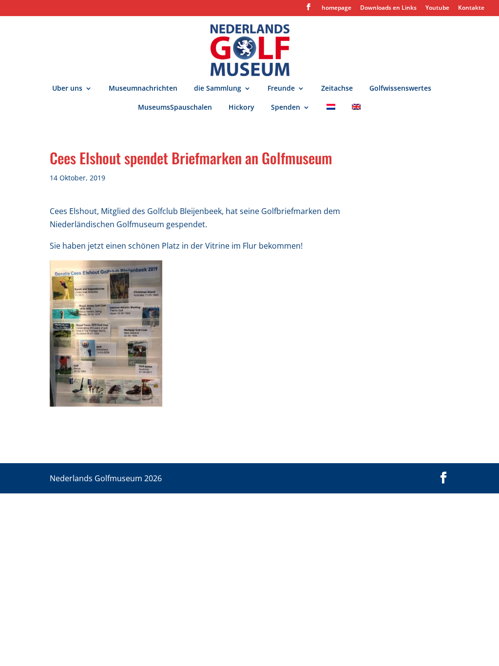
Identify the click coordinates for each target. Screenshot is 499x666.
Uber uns (67, 89)
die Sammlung (217, 89)
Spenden (285, 108)
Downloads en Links (388, 8)
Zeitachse (337, 89)
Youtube (437, 8)
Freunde (281, 89)
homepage (336, 8)
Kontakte (471, 8)
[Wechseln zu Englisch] (356, 113)
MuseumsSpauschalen (175, 108)
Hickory (241, 108)
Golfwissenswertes (400, 89)
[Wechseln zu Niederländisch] (330, 113)
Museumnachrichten (143, 89)
